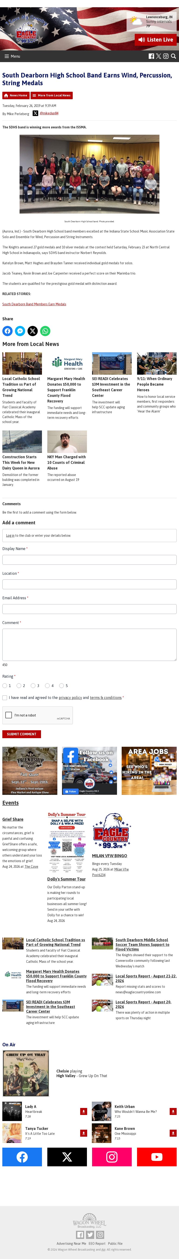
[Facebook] (151, 56)
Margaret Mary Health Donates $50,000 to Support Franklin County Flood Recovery (66, 390)
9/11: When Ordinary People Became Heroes (154, 384)
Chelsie (62, 1071)
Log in (10, 535)
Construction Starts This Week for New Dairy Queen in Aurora (21, 462)
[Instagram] (166, 56)
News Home (18, 95)
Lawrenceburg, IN (159, 17)
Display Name (15, 549)
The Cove (31, 866)
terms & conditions (106, 697)
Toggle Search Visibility (174, 56)
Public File (115, 1243)
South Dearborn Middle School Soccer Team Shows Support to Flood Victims (142, 944)
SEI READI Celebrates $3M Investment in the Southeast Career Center (50, 1006)
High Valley (66, 1076)
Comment (11, 623)
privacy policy (70, 697)
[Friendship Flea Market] (29, 771)
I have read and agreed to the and (66, 697)
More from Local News (54, 95)
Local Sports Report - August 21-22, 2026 (146, 978)
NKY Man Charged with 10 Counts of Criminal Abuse (66, 462)
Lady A (30, 1106)
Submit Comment (21, 734)
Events (10, 803)
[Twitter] (90, 1235)
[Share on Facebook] (7, 331)
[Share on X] (33, 331)
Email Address (15, 598)
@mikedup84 (49, 113)
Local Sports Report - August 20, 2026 (143, 1004)
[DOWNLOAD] (83, 1111)
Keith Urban (125, 1106)
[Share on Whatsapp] (45, 331)
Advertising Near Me (71, 1243)
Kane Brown (125, 1128)
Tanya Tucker (36, 1128)
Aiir (103, 1249)
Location (10, 573)
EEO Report (97, 1243)
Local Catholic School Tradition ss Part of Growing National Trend (55, 942)
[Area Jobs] (149, 771)
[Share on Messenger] (20, 331)
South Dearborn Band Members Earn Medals (34, 304)
